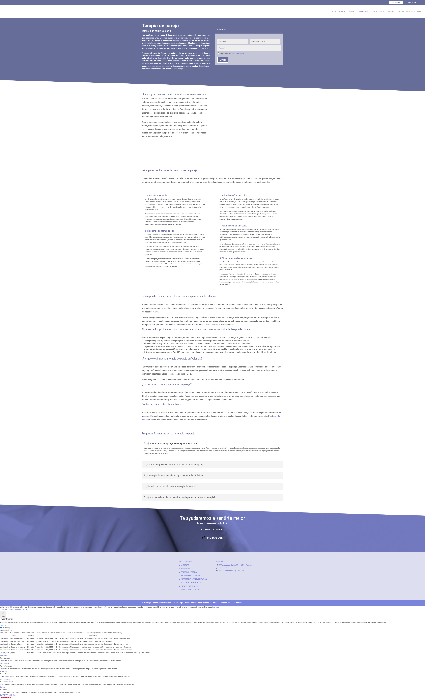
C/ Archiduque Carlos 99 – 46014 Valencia (235, 565)
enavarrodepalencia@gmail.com (231, 570)
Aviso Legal (178, 603)
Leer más (215, 607)
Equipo (342, 11)
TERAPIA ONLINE (379, 11)
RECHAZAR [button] (27, 609)
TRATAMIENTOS (362, 11)
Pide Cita (396, 3)
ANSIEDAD (185, 565)
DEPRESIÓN (185, 569)
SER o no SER (236, 603)
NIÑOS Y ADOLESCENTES (191, 590)
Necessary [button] (3, 625)
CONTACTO (410, 11)
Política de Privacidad (238, 53)
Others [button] (2, 687)
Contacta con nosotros (212, 529)
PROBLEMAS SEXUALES (190, 576)
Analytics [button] (3, 671)
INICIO (334, 11)
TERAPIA (351, 11)
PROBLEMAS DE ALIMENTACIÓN (194, 579)
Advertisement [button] (5, 679)
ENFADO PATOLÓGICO (189, 586)
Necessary (6, 627)
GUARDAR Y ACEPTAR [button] (7, 695)
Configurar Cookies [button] (14, 609)
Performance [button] (4, 663)
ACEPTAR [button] (3, 609)
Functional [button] (4, 655)
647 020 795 (413, 2)
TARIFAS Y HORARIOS (396, 11)
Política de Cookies (210, 603)
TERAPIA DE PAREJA (189, 572)
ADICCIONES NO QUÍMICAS (192, 583)
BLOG (419, 11)
